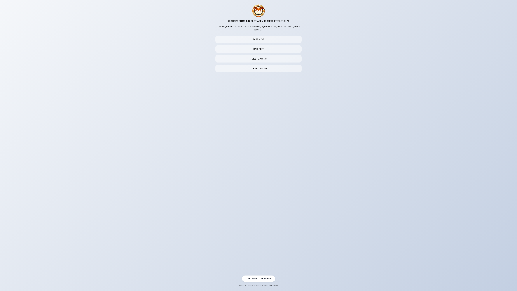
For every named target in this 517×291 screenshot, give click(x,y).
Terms (258, 286)
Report (241, 286)
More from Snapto (271, 286)
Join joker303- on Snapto (258, 278)
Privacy (250, 286)
